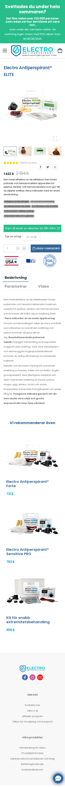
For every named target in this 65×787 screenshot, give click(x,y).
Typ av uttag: (13, 236)
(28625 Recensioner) (29, 163)
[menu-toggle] (5, 50)
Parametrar (16, 286)
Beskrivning (16, 277)
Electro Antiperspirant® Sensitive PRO (27, 551)
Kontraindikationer (32, 769)
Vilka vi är (32, 710)
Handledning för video (33, 747)
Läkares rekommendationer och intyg (32, 758)
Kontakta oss (32, 705)
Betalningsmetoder (32, 764)
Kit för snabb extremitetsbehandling (28, 619)
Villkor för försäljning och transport (32, 721)
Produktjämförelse (33, 753)
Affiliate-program (32, 716)
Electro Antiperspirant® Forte (27, 483)
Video (43, 286)
